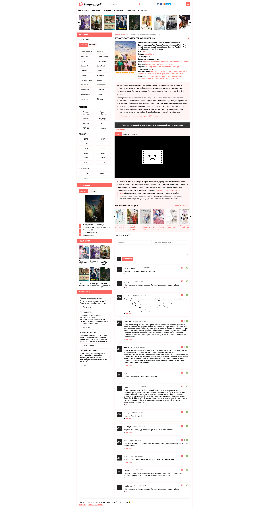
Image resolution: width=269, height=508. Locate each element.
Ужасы (99, 80)
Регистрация (120, 129)
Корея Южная (149, 54)
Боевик (83, 61)
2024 (103, 153)
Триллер (100, 75)
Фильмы (96, 10)
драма (186, 61)
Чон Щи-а (152, 74)
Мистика (84, 99)
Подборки (103, 119)
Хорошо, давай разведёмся (91, 298)
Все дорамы (83, 10)
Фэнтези (100, 89)
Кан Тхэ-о (183, 72)
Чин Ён (168, 72)
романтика (165, 61)
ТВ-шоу (100, 99)
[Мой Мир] (166, 4)
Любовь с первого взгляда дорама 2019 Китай (139, 116)
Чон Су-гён (170, 74)
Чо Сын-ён (180, 74)
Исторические (86, 80)
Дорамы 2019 (174, 78)
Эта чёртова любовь (88, 332)
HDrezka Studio (165, 67)
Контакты (82, 505)
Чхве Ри (175, 72)
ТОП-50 (103, 123)
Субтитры (176, 67)
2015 (86, 139)
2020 (86, 162)
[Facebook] (161, 4)
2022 (103, 144)
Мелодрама (176, 76)
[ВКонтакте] (158, 4)
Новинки (86, 123)
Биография (85, 56)
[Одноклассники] (164, 4)
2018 (86, 153)
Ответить (129, 274)
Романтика (166, 76)
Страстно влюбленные (89, 351)
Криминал (85, 89)
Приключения (102, 56)
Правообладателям (95, 505)
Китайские (143, 10)
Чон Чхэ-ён (160, 72)
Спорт (99, 71)
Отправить (127, 258)
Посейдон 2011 (85, 312)
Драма (83, 75)
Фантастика (101, 85)
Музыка (100, 52)
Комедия (158, 76)
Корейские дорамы (145, 78)
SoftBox (86, 119)
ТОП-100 (86, 128)
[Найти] (140, 4)
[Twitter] (169, 4)
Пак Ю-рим (161, 74)
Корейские (118, 10)
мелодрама (155, 61)
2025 (103, 158)
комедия (146, 61)
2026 (103, 162)
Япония (103, 173)
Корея (86, 178)
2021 (103, 139)
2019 (143, 51)
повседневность (176, 61)
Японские (131, 10)
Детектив (84, 71)
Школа (99, 94)
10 (133, 73)
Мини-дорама (86, 52)
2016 (86, 144)
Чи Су (153, 72)
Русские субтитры (166, 64)
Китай (86, 173)
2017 (86, 148)
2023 (103, 148)
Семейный (101, 66)
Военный (84, 66)
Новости (103, 128)
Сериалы (150, 76)
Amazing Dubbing (151, 67)
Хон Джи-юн (142, 74)
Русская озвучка (151, 64)
